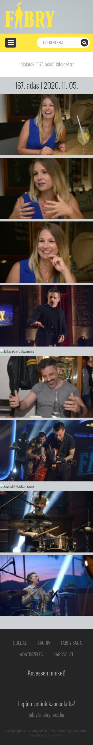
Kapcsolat (63, 654)
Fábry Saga (71, 642)
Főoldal (19, 642)
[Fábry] (29, 15)
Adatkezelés (31, 654)
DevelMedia (55, 735)
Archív (43, 642)
